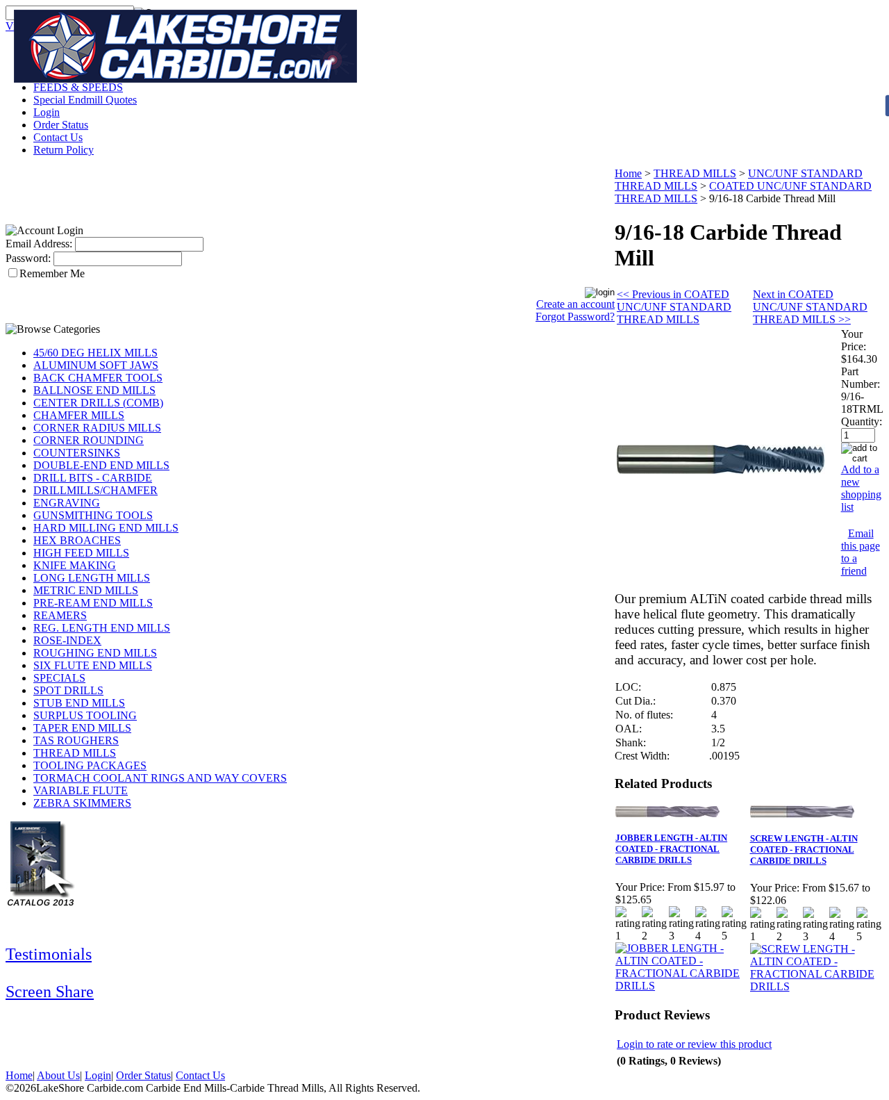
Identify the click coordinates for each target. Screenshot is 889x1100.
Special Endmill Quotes (85, 100)
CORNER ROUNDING (88, 440)
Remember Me (52, 273)
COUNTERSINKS (76, 453)
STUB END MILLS (79, 703)
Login (46, 112)
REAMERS (60, 615)
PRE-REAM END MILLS (93, 603)
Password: (28, 258)
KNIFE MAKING (74, 565)
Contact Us (58, 137)
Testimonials (49, 954)
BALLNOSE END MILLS (94, 390)
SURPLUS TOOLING (85, 715)
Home (628, 173)
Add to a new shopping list (861, 488)
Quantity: (861, 421)
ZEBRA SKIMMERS (82, 803)
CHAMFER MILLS (78, 415)
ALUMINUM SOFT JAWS (95, 365)
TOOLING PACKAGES (90, 765)
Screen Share (50, 992)
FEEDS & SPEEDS (78, 87)
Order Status (60, 125)
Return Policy (63, 150)
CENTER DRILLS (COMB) (98, 403)
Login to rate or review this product (694, 1044)
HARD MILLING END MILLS (105, 528)
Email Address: (39, 243)
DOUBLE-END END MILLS (101, 465)
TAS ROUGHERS (76, 740)
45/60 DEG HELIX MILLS (95, 353)
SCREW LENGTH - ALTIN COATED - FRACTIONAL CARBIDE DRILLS (804, 849)
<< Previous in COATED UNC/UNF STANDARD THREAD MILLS (674, 306)
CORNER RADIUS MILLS (97, 428)
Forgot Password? (575, 316)
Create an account (575, 304)
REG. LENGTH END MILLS (101, 628)
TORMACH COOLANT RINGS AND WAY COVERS (160, 778)
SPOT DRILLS (68, 690)
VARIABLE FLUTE (80, 790)
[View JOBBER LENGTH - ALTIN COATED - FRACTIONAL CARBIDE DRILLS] (681, 986)
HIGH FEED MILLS (81, 553)
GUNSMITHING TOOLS (93, 515)
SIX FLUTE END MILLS (92, 665)
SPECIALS (59, 678)
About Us (58, 1075)
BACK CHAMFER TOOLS (98, 378)
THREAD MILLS (74, 753)
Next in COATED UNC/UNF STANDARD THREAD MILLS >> (810, 306)
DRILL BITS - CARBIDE (92, 478)
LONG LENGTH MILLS (91, 578)
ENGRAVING (66, 503)
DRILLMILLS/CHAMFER (95, 490)
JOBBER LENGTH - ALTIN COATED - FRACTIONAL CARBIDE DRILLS (671, 848)
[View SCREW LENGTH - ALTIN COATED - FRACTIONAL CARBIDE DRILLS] (816, 986)
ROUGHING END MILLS (95, 653)
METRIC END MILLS (85, 590)
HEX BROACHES (77, 540)
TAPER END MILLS (82, 728)
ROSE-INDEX (67, 640)
